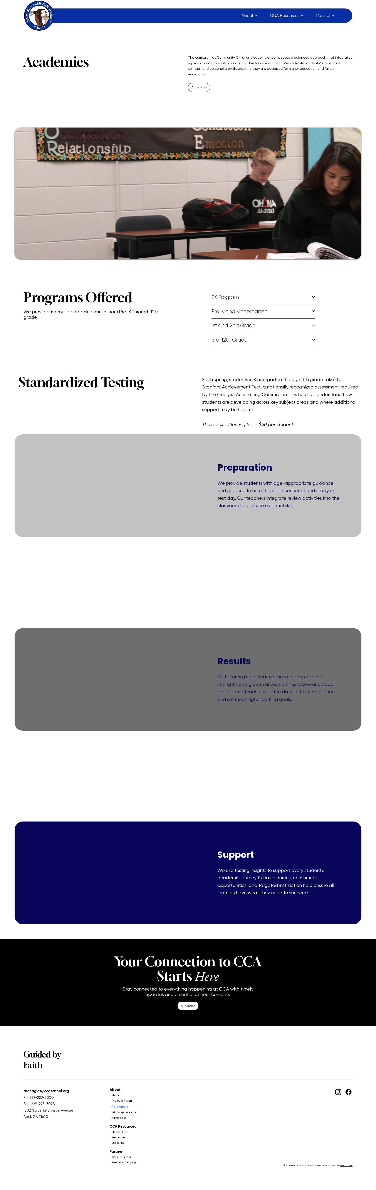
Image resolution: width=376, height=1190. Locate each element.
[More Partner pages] (333, 16)
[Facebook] (348, 1092)
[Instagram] (338, 1092)
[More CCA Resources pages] (302, 16)
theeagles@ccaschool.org (46, 1091)
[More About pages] (256, 16)
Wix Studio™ (346, 1165)
